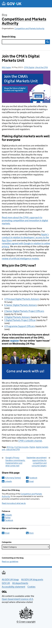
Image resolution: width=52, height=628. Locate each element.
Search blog (8, 36)
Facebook (33, 478)
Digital (32, 447)
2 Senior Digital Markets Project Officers (24, 311)
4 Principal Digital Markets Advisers (21, 299)
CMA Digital (29, 67)
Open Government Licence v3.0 (17, 599)
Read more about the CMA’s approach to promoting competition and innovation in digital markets (25, 220)
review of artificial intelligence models (20, 258)
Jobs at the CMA (13, 449)
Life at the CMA (41, 67)
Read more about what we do (14, 503)
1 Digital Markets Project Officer (20, 320)
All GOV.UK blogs (10, 579)
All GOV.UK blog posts (32, 579)
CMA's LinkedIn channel (30, 440)
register (14, 340)
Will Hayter (6, 67)
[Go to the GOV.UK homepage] (11, 3)
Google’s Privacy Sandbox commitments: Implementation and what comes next (15, 461)
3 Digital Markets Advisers (17, 317)
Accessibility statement (13, 586)
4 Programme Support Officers (19, 326)
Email (31, 481)
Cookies (31, 586)
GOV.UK (6, 583)
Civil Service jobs (21, 447)
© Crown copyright (26, 621)
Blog (4, 14)
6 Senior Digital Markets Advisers (20, 305)
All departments (20, 583)
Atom (31, 533)
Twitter (8, 517)
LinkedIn (8, 481)
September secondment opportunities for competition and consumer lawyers (36, 461)
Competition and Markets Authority (24, 21)
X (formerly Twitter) (13, 478)
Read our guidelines (10, 561)
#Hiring (10, 447)
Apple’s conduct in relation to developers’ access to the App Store (25, 237)
